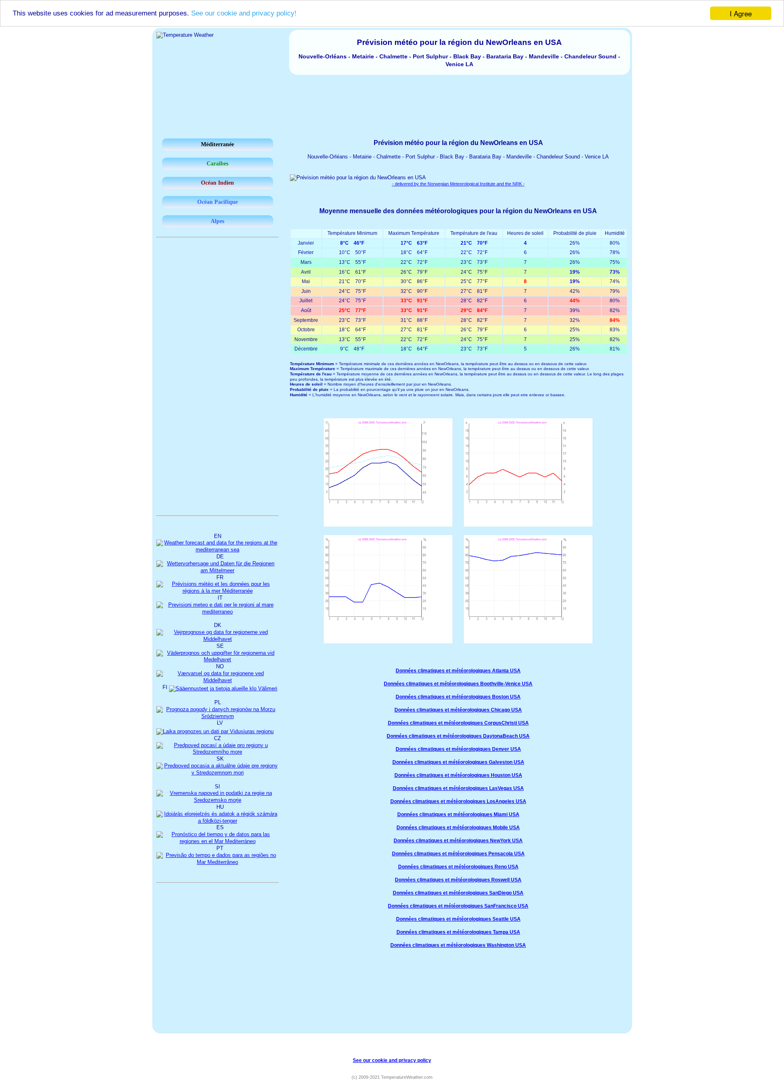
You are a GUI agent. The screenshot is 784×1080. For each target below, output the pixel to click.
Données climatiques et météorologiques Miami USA (458, 814)
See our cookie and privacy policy (392, 1060)
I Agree (741, 13)
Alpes (217, 221)
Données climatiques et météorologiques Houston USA (458, 775)
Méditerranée (217, 144)
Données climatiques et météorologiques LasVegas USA (458, 788)
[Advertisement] (392, 97)
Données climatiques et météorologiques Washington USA (458, 945)
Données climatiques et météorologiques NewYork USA (458, 840)
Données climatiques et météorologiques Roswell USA (458, 880)
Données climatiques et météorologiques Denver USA (458, 749)
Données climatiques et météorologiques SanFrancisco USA (458, 906)
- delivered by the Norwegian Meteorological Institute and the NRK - (458, 183)
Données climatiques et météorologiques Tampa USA (458, 932)
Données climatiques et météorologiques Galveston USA (458, 762)
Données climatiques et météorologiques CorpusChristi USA (458, 723)
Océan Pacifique (217, 202)
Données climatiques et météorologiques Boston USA (458, 697)
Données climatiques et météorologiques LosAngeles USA (458, 801)
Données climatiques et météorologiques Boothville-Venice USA (458, 684)
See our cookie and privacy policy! (243, 14)
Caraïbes (217, 164)
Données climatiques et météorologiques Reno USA (458, 867)
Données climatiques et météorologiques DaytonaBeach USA (458, 736)
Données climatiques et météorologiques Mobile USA (458, 827)
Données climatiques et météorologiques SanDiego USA (458, 893)
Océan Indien (217, 183)
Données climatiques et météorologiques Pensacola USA (458, 854)
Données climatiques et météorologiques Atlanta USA (458, 671)
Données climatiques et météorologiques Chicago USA (458, 710)
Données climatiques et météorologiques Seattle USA (458, 919)
